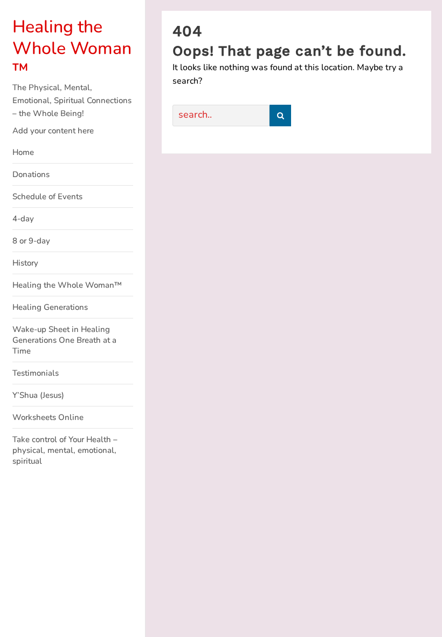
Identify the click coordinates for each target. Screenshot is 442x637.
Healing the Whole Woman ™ (72, 48)
